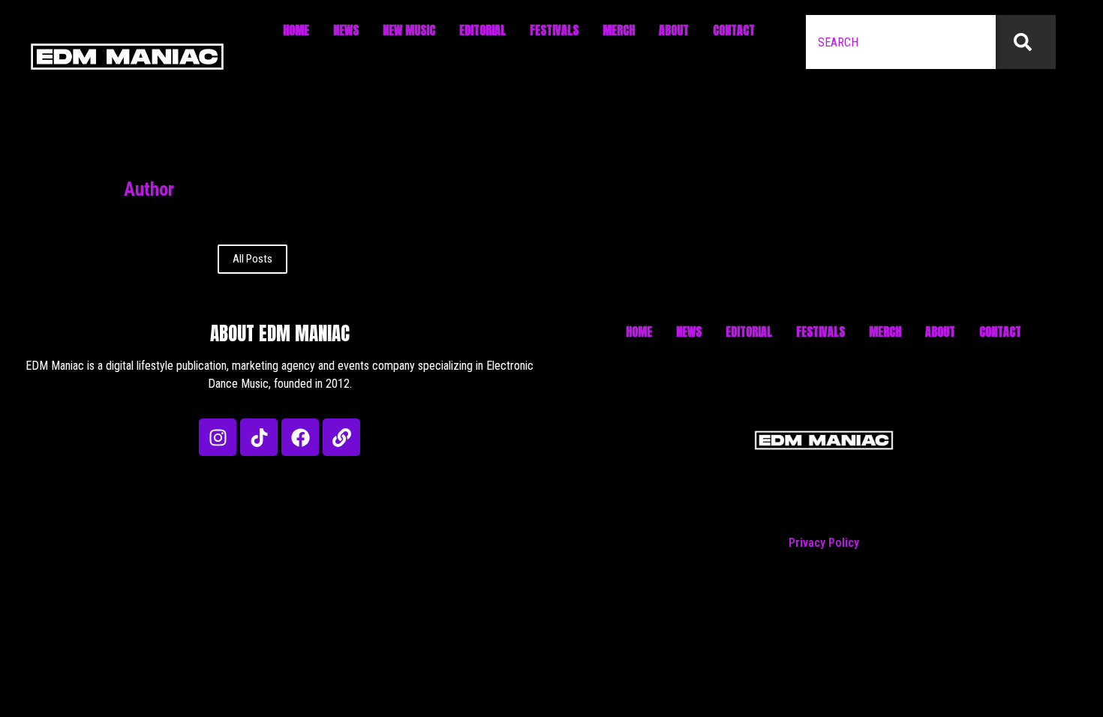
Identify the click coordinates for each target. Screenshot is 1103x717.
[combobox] (901, 42)
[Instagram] (217, 437)
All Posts (252, 259)
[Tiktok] (259, 437)
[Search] (1026, 42)
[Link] (341, 437)
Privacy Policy (824, 543)
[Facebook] (300, 437)
